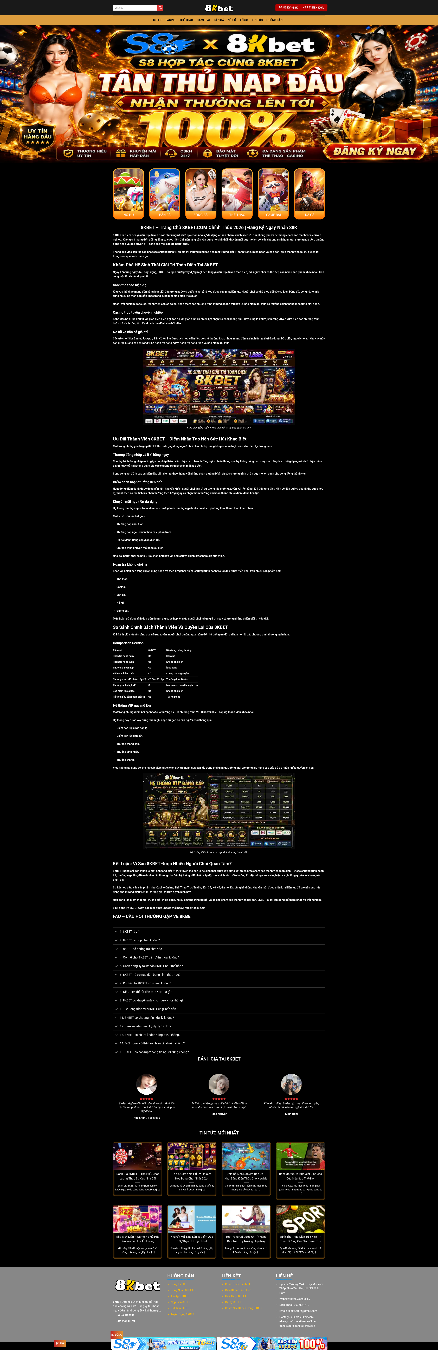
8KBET (157, 20)
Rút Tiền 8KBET (180, 1308)
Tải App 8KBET (180, 1296)
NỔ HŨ (232, 20)
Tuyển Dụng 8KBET (182, 1314)
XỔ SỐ (244, 20)
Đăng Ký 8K (178, 1284)
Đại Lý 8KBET (233, 1302)
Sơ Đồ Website (125, 1315)
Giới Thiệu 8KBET (235, 1296)
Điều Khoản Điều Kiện (238, 1290)
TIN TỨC (257, 20)
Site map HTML (126, 1321)
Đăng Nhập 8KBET (182, 1290)
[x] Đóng (116, 1334)
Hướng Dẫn (274, 20)
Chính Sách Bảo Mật (237, 1284)
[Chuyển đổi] (116, 932)
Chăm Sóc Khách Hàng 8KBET (243, 1308)
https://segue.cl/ (195, 908)
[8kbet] (219, 7)
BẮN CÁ (219, 20)
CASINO (170, 20)
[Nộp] (160, 8)
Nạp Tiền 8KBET (181, 1302)
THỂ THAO (186, 20)
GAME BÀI (203, 20)
